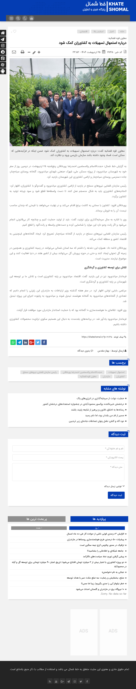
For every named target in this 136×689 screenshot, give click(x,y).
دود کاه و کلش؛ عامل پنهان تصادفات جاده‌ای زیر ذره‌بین (96, 421)
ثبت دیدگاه (116, 495)
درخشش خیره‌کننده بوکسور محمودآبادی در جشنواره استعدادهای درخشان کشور (83, 404)
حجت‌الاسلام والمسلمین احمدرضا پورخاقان (82, 372)
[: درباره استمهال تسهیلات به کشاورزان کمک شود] (14, 52)
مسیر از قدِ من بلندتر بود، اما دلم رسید (104, 415)
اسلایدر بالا (98, 31)
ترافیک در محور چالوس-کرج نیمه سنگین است (102, 545)
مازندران (106, 376)
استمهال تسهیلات (116, 372)
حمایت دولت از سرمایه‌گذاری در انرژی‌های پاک (100, 398)
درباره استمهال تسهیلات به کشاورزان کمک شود (92, 43)
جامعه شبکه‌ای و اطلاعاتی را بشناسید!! (105, 551)
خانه (122, 31)
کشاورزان (120, 376)
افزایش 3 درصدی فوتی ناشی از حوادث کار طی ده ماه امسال (95, 534)
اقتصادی (83, 31)
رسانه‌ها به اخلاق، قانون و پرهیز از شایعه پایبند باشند (97, 410)
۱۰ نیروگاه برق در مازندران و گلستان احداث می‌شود (100, 589)
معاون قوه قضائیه (88, 376)
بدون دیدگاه (83, 351)
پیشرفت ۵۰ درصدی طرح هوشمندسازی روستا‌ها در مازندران (95, 539)
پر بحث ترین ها (37, 519)
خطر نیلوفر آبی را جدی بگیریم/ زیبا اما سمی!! (102, 583)
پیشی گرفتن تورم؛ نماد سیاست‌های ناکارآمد (103, 556)
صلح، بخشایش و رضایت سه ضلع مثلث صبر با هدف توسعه (95, 578)
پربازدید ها (99, 519)
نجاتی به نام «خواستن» (113, 572)
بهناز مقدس (103, 351)
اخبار (112, 31)
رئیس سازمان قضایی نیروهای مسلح (40, 372)
